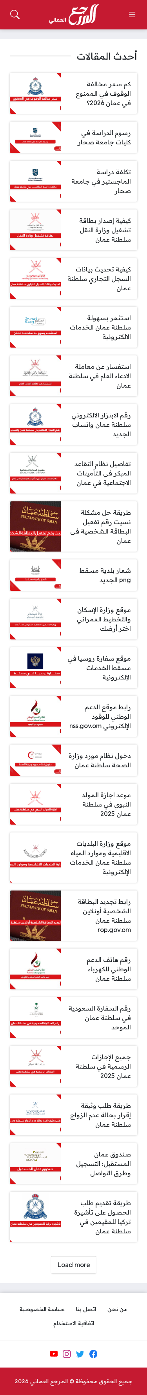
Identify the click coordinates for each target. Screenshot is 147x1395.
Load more (73, 1265)
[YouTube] (53, 1353)
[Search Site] (14, 14)
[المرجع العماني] (73, 15)
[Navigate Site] (132, 14)
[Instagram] (66, 1353)
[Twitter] (79, 1353)
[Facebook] (93, 1353)
